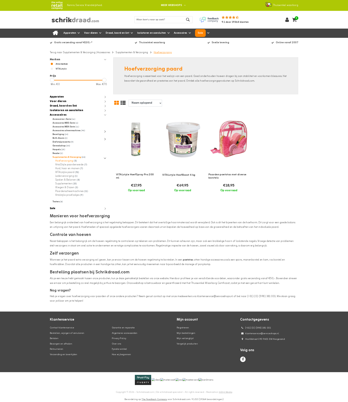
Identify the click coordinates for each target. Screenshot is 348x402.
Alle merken (62, 64)
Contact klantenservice (62, 328)
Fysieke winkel (119, 349)
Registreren (183, 328)
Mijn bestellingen (186, 333)
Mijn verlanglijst (185, 338)
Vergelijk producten (187, 344)
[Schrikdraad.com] (57, 5)
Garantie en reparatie (123, 328)
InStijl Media (225, 392)
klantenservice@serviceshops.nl (262, 333)
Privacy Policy (119, 338)
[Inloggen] (287, 19)
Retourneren (56, 349)
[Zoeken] (188, 19)
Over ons (116, 344)
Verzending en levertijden (63, 354)
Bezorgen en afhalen (61, 344)
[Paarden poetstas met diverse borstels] (228, 139)
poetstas (188, 260)
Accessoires (103, 52)
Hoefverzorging (163, 52)
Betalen (54, 338)
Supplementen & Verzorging (132, 52)
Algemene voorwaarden (124, 333)
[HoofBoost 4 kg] (182, 139)
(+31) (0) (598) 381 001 (258, 328)
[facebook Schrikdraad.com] (243, 359)
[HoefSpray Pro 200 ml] (136, 139)
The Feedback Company (154, 399)
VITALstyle (61, 69)
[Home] (55, 33)
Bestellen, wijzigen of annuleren (67, 333)
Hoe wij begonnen (121, 354)
